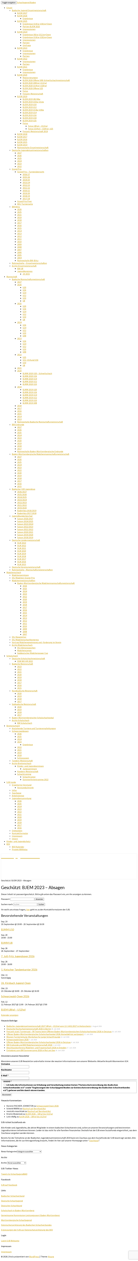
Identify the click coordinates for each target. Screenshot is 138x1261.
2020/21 (26, 190)
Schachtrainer (29, 776)
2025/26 (26, 177)
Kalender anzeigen (9, 1015)
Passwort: (6, 899)
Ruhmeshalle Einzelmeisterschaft (33, 147)
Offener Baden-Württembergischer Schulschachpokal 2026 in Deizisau (38, 1042)
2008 (19, 247)
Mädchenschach (13, 572)
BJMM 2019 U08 (30, 403)
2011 (19, 239)
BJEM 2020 (22, 75)
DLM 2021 (21, 548)
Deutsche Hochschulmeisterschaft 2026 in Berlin (28, 1028)
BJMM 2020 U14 (30, 378)
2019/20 (26, 193)
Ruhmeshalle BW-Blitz (27, 260)
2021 (19, 214)
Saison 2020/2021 (25, 532)
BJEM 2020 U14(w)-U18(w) (35, 85)
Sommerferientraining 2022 (35, 779)
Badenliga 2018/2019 (26, 510)
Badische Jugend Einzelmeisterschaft (29, 10)
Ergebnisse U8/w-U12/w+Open (37, 34)
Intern (15, 838)
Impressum (17, 836)
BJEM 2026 (22, 15)
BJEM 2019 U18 (30, 118)
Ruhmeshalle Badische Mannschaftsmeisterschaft (40, 421)
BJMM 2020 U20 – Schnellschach (37, 373)
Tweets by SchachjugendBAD (14, 1174)
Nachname (6, 1069)
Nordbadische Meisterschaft (24, 690)
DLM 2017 (21, 559)
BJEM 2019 (22, 96)
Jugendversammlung (21, 798)
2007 (19, 249)
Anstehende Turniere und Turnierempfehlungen (34, 728)
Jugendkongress (24, 271)
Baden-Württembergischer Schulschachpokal (33, 717)
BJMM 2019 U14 (30, 395)
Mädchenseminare (20, 575)
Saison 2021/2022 (25, 529)
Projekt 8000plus (19, 849)
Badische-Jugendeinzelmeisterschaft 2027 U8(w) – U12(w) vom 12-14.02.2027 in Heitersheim (48, 1026)
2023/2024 (22, 499)
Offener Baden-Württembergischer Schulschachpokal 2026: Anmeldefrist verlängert (45, 1034)
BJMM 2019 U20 (30, 389)
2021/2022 (22, 505)
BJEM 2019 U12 (30, 107)
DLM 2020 (21, 551)
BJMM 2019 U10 (30, 400)
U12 (24, 295)
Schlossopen (23, 758)
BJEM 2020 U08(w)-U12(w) (35, 83)
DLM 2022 (21, 545)
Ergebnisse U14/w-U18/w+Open (37, 23)
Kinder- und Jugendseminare (30, 766)
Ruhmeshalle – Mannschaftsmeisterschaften (32, 569)
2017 (19, 222)
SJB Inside (11, 782)
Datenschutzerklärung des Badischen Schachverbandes (26, 1225)
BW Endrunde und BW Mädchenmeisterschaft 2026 (29, 1045)
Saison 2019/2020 (25, 534)
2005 (19, 255)
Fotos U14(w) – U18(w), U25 (40, 128)
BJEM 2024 (22, 32)
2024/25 (26, 179)
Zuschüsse (16, 793)
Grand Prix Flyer (24, 201)
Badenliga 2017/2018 (26, 513)
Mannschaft (11, 276)
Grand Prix (16, 169)
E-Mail (4, 1075)
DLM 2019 (21, 553)
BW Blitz (16, 206)
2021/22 (26, 188)
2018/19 (26, 196)
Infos (14, 790)
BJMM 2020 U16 (30, 376)
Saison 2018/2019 (25, 537)
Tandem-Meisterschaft (22, 760)
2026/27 (26, 174)
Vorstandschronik (25, 787)
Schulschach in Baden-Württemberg (17, 1210)
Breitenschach (13, 725)
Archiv (4, 1162)
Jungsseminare (30, 768)
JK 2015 (26, 274)
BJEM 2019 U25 (30, 120)
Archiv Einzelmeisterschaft (24, 265)
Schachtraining (24, 774)
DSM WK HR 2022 (25, 661)
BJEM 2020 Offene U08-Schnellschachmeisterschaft (46, 80)
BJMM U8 (7, 942)
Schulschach (12, 655)
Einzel (9, 7)
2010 (19, 241)
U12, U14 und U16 (30, 360)
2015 (19, 228)
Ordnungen (17, 830)
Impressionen (29, 29)
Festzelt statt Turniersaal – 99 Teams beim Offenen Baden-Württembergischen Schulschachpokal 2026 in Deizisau (59, 1031)
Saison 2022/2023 (25, 526)
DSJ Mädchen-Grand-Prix (23, 577)
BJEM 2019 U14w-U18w (33, 110)
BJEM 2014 (22, 144)
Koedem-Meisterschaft (27, 771)
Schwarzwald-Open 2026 (15, 996)
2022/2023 (22, 502)
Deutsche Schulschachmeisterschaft (28, 658)
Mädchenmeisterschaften (23, 580)
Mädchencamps (24, 650)
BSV (8, 844)
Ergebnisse (28, 18)
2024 (19, 161)
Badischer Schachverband (12, 1196)
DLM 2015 (21, 564)
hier (28, 909)
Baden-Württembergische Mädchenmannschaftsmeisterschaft (40, 454)
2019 (19, 217)
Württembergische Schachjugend (16, 1220)
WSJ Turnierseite (25, 204)
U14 (24, 292)
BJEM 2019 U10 (30, 104)
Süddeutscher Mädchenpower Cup (32, 653)
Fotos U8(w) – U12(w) (38, 126)
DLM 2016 (21, 561)
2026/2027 (22, 491)
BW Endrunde (18, 424)
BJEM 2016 (22, 139)
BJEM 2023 (22, 48)
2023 (19, 163)
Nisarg (51, 1256)
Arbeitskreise (18, 795)
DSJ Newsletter (19, 637)
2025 (19, 158)
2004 (19, 257)
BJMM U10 (7, 929)
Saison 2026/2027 (25, 518)
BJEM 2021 (22, 66)
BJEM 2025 (22, 21)
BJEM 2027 (22, 13)
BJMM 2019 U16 (30, 392)
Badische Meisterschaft (22, 664)
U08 (24, 335)
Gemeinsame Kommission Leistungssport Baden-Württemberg (30, 1215)
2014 (19, 231)
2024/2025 (22, 497)
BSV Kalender (18, 846)
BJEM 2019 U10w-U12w (33, 101)
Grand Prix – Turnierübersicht (30, 171)
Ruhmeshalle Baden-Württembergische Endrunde (40, 451)
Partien (26, 42)
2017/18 (26, 198)
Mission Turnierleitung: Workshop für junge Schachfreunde (33, 1037)
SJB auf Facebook (9, 1185)
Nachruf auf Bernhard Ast (34, 1108)
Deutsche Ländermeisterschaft (26, 540)
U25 (24, 357)
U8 (24, 300)
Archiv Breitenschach (21, 763)
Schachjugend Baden (26, 2)
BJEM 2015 (22, 142)
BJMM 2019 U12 (30, 397)
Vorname (5, 1064)
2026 (19, 155)
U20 (24, 287)
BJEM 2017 (22, 136)
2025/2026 (22, 494)
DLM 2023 (21, 542)
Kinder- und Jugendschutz (18, 841)
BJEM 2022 (22, 58)
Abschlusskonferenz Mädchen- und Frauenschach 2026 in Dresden (36, 1047)
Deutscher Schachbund (11, 1205)
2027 (19, 153)
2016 (19, 225)
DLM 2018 (21, 556)
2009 (19, 244)
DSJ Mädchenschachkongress (25, 639)
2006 (19, 252)
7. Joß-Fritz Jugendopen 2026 (17, 956)
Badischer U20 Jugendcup (23, 489)
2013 (19, 233)
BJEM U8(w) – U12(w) (13, 1009)
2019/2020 (22, 508)
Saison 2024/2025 (25, 521)
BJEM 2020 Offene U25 (33, 88)
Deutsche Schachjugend (12, 1200)
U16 (24, 290)
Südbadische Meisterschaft (24, 704)
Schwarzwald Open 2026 (17, 1039)
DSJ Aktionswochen (26, 647)
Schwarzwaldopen (20, 731)
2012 (19, 236)
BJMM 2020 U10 (30, 384)
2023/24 (26, 182)
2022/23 (26, 185)
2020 (19, 370)
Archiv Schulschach (20, 720)
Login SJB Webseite (10, 1240)
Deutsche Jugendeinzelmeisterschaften (30, 150)
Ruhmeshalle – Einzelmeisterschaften (29, 263)
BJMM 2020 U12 (30, 381)
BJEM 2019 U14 (30, 112)
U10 (24, 298)
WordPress (34, 1256)
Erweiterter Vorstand (21, 785)
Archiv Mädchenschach (22, 645)
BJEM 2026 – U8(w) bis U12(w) (39, 1114)
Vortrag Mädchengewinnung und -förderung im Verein (36, 642)
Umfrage (27, 45)
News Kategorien (9, 1151)
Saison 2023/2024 (25, 524)
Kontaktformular (20, 833)
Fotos (25, 91)
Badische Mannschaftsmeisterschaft (28, 279)
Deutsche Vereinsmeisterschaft (26, 567)
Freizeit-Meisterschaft (33, 93)
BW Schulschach (24, 723)
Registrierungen (30, 77)
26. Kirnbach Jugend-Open (16, 983)
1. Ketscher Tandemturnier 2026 (19, 969)
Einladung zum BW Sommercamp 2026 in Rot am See (30, 1050)
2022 (19, 166)
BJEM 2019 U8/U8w (31, 99)
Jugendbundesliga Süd (22, 516)
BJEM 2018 (22, 134)
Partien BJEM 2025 (31, 26)
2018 (19, 220)
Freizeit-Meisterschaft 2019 (35, 131)
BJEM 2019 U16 (30, 115)
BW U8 (20, 268)
